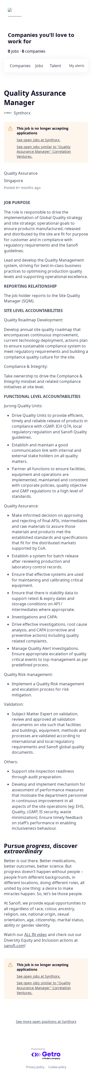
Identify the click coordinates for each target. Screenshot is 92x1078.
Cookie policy (57, 1067)
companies (20, 65)
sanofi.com (14, 945)
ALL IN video (35, 934)
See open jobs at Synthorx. (38, 140)
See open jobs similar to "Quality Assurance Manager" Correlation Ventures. (44, 151)
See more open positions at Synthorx (46, 1021)
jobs (39, 65)
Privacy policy (35, 1067)
